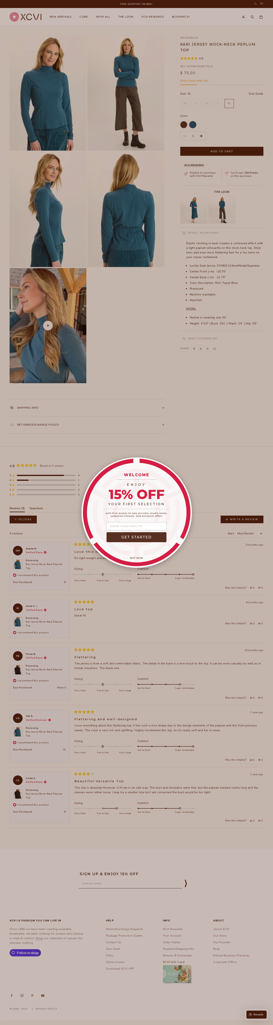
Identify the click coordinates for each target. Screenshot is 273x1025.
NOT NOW (136, 558)
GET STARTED (136, 537)
